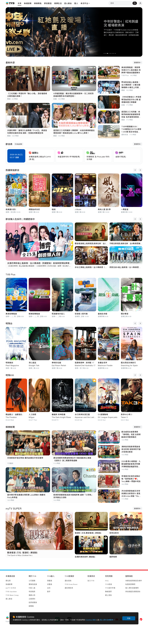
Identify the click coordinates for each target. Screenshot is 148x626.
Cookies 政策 (91, 620)
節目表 (9, 144)
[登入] (140, 3)
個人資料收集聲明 (107, 620)
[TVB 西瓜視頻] (141, 619)
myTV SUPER (13, 508)
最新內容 (10, 62)
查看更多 (137, 62)
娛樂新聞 (10, 426)
